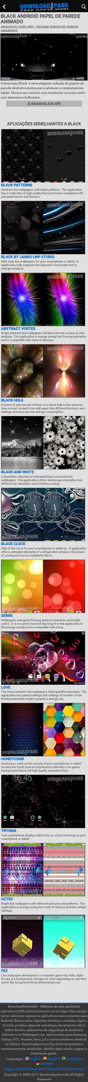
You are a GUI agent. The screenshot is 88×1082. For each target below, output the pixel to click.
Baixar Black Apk (46, 104)
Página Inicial (14, 1069)
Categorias (35, 1069)
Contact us (76, 1069)
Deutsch (46, 1063)
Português (74, 1059)
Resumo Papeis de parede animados (39, 28)
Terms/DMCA (56, 1069)
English (35, 1059)
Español (54, 1059)
